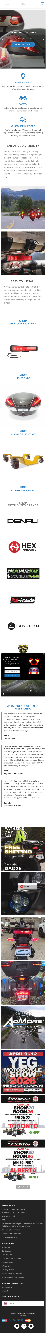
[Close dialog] (43, 654)
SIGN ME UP (12, 675)
